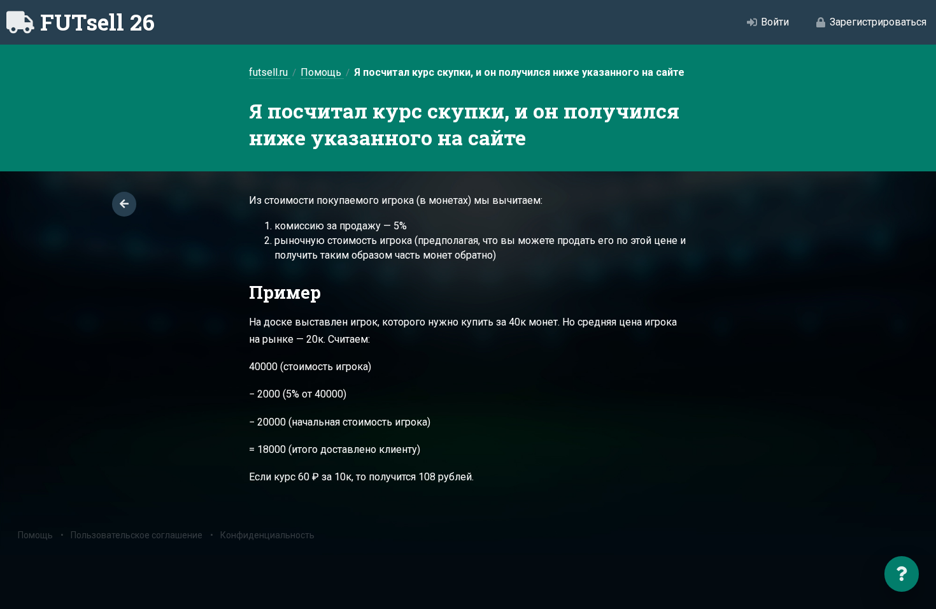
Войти (775, 22)
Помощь (322, 72)
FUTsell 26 (97, 22)
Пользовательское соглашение (136, 535)
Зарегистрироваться (878, 22)
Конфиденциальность (267, 535)
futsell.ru (269, 72)
